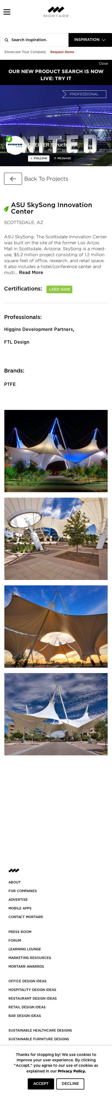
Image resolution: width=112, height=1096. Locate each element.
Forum (14, 940)
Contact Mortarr (25, 917)
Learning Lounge (24, 949)
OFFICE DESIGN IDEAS (27, 981)
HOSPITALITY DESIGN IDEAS (32, 989)
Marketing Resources (29, 958)
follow (40, 158)
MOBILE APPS (20, 908)
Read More (31, 272)
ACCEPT (41, 1084)
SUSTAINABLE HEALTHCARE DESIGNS (40, 1030)
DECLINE (70, 1084)
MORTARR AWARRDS (26, 966)
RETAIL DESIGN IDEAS (27, 1007)
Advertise (18, 899)
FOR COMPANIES (22, 891)
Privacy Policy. (72, 1071)
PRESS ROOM (19, 932)
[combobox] (90, 40)
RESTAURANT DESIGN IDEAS (32, 998)
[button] (7, 12)
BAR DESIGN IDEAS (24, 1015)
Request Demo (62, 52)
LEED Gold (59, 289)
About (14, 882)
